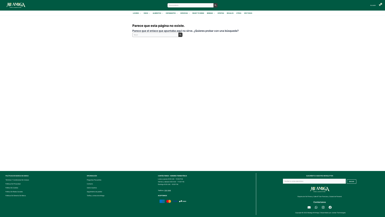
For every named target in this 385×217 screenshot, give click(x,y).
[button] (140, 13)
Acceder (373, 5)
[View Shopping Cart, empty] (379, 5)
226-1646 (167, 190)
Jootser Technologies (339, 212)
